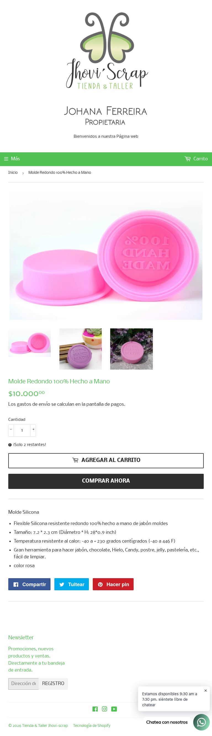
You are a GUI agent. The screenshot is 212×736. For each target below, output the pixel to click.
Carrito (200, 159)
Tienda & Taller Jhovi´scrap (45, 726)
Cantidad (16, 420)
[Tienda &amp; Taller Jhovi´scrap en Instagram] (104, 710)
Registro (53, 683)
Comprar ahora (106, 481)
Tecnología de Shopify (91, 726)
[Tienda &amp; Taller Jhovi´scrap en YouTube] (114, 710)
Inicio (13, 173)
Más (15, 159)
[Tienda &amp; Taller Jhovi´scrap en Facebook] (95, 710)
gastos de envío (33, 404)
